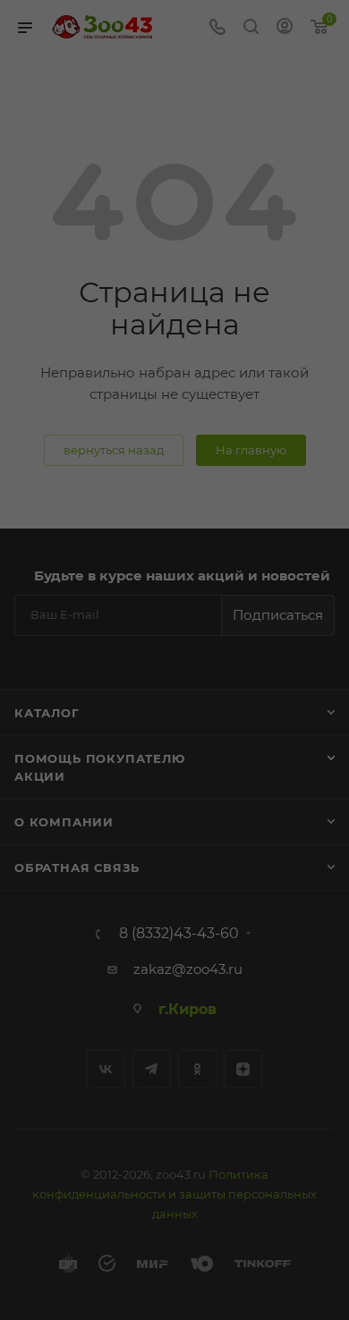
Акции (39, 776)
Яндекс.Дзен (243, 1069)
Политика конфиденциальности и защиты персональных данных (174, 1194)
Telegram (151, 1069)
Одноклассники (197, 1069)
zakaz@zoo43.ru (188, 968)
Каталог (47, 713)
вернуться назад (114, 450)
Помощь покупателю (99, 758)
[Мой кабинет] (285, 28)
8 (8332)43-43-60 (179, 934)
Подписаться (278, 614)
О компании (64, 822)
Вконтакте (106, 1069)
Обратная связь (77, 867)
